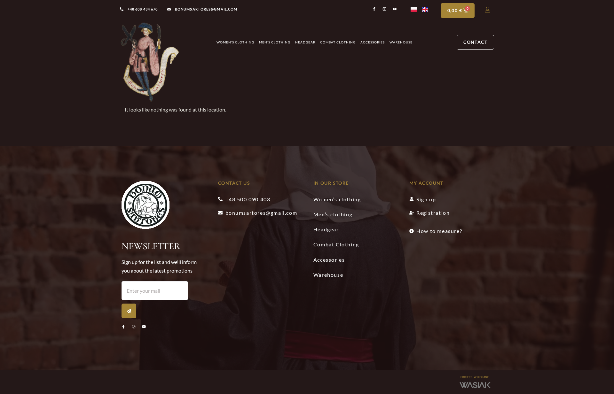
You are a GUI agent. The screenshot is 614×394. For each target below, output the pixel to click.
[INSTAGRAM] (134, 326)
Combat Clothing (338, 42)
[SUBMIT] (129, 311)
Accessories (372, 42)
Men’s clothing (274, 42)
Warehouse (401, 42)
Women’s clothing (235, 42)
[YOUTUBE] (144, 326)
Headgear (305, 42)
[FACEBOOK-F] (123, 326)
